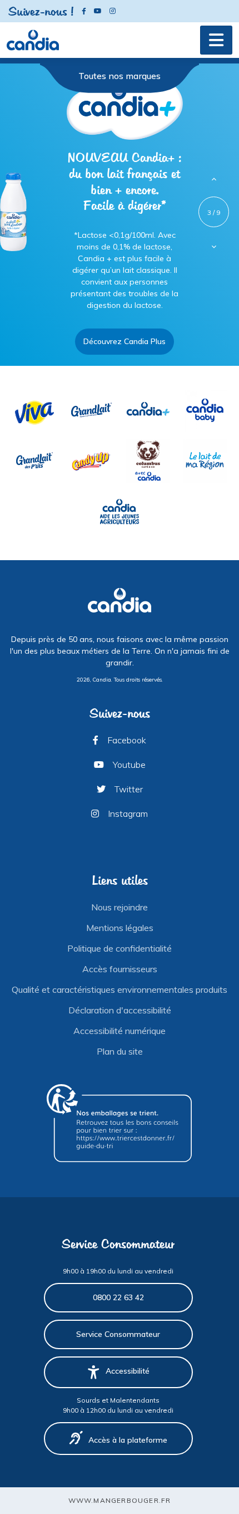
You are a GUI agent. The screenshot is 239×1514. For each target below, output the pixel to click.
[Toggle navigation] (216, 40)
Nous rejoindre (119, 907)
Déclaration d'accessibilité (119, 1010)
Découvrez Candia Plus (124, 341)
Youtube (128, 764)
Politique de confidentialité (119, 948)
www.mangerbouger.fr (119, 1500)
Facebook (125, 740)
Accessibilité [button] (128, 1371)
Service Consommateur (118, 1334)
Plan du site (120, 1051)
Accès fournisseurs (119, 968)
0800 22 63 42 (118, 1297)
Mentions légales (119, 927)
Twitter (127, 789)
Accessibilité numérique (119, 1030)
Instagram (127, 813)
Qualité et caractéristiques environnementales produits (119, 989)
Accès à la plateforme (127, 1440)
